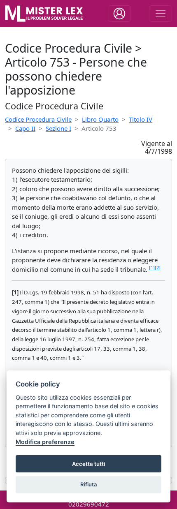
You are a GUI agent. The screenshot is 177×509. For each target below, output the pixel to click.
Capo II (25, 128)
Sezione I (58, 128)
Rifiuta (88, 484)
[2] (158, 267)
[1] (152, 267)
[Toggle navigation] (119, 13)
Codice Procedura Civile (38, 119)
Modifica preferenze (45, 441)
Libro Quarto (100, 119)
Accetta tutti (88, 463)
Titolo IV (140, 119)
